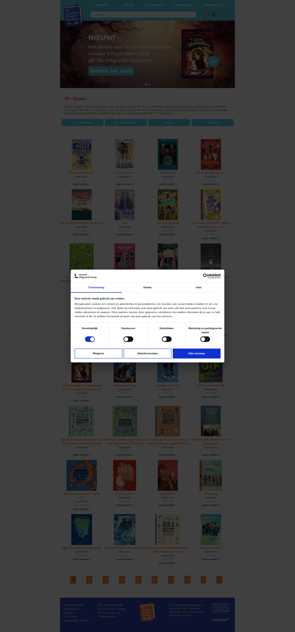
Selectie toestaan (147, 353)
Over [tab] (199, 287)
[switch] (128, 339)
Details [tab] (147, 287)
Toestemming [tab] (96, 287)
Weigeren (98, 353)
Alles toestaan (196, 353)
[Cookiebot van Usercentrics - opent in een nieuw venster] (206, 276)
